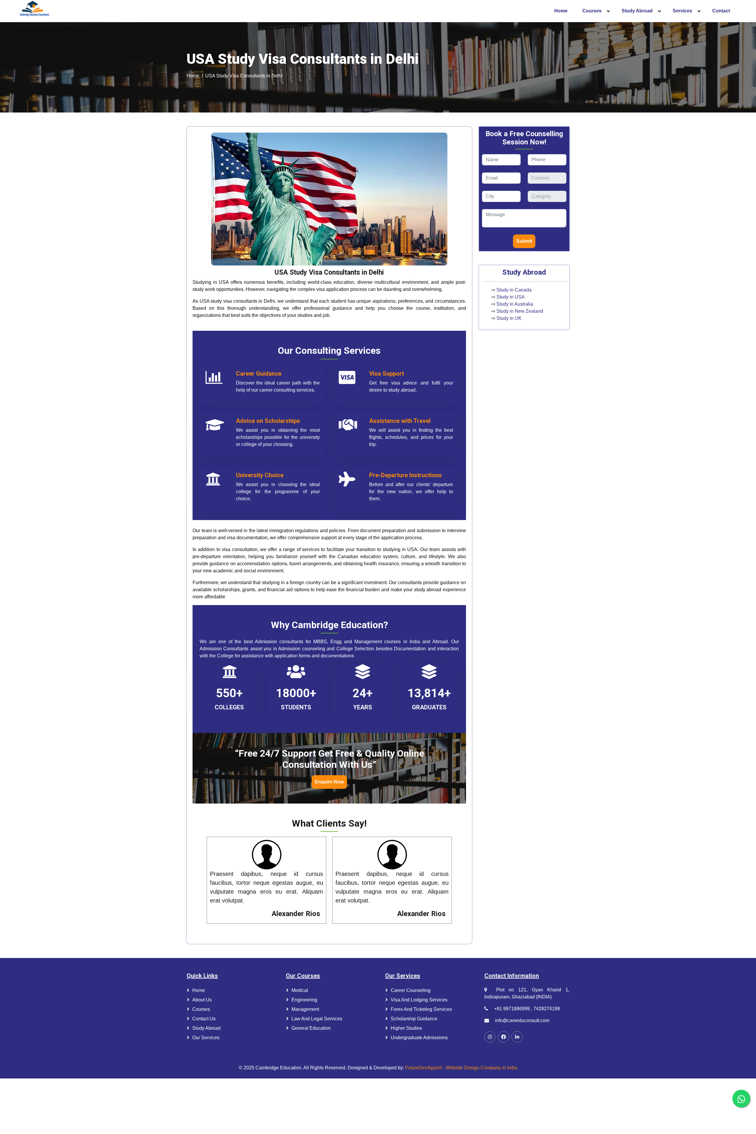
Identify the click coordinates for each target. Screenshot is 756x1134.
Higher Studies (406, 1028)
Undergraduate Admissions (419, 1037)
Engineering (304, 999)
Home (193, 75)
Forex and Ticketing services (421, 1009)
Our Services (205, 1037)
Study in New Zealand (519, 311)
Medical (299, 990)
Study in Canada (514, 289)
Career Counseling (411, 990)
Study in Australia (514, 304)
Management (305, 1009)
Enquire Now (329, 781)
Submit (524, 241)
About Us (202, 999)
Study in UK (509, 318)
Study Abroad (206, 1028)
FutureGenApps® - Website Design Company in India (461, 1067)
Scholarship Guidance (414, 1018)
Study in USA (510, 296)
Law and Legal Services (316, 1018)
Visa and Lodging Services (419, 999)
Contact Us (204, 1018)
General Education (311, 1028)
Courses (201, 1009)
